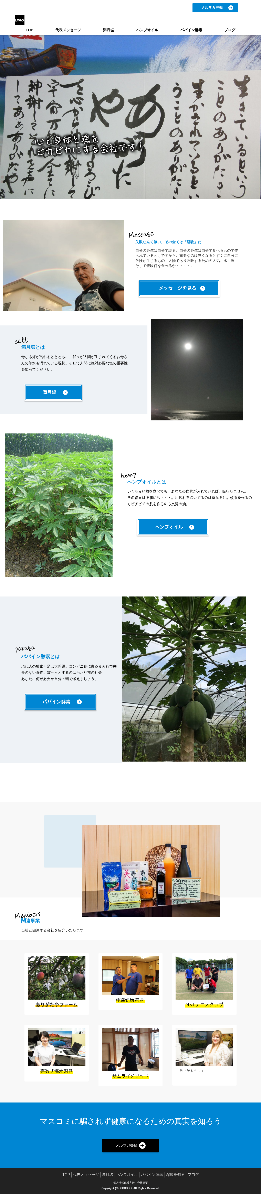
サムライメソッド (130, 1076)
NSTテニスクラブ (204, 1005)
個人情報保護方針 (124, 1182)
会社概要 (142, 1182)
